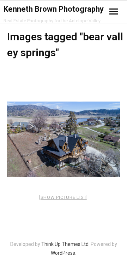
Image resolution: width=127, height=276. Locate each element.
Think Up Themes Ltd (65, 244)
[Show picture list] (63, 197)
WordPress (63, 253)
